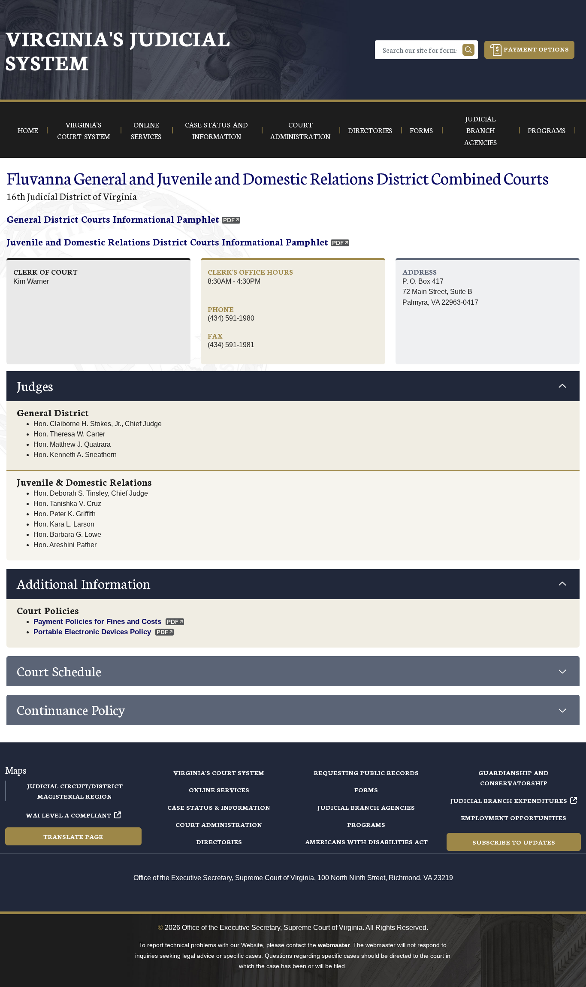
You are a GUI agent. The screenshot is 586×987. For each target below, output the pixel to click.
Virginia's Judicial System (117, 49)
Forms (366, 789)
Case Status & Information (218, 807)
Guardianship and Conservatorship (513, 777)
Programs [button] (546, 130)
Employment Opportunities (513, 817)
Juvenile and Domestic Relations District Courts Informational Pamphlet (167, 241)
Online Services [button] (146, 130)
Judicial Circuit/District (75, 785)
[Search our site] (468, 50)
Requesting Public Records (366, 772)
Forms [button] (421, 130)
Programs (366, 824)
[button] (293, 386)
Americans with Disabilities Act (366, 841)
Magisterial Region (74, 796)
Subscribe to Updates (513, 842)
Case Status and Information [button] (216, 130)
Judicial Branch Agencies (366, 807)
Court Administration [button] (300, 130)
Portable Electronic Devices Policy (92, 631)
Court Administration (218, 824)
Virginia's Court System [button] (83, 130)
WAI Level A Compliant (68, 815)
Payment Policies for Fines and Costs (97, 621)
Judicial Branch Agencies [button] (480, 130)
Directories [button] (370, 130)
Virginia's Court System (218, 772)
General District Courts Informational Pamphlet (112, 218)
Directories (219, 841)
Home (28, 130)
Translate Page (73, 836)
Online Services (219, 789)
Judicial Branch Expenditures (508, 800)
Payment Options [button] (535, 49)
